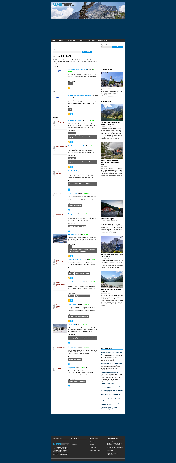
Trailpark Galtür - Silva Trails (77, 70)
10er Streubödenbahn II (76, 146)
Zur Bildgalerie (122, 93)
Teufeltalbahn (72, 347)
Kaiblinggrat (72, 234)
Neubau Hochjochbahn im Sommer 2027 (111, 363)
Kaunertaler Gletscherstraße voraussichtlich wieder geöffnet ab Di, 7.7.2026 (111, 398)
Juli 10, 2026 (104, 166)
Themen (82, 40)
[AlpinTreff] (88, 18)
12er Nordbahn (73, 171)
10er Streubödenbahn (75, 121)
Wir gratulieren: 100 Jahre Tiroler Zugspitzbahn (112, 255)
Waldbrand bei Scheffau (107, 383)
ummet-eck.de (93, 447)
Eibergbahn (72, 214)
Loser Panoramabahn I (75, 259)
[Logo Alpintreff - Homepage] (61, 446)
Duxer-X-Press (72, 193)
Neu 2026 (60, 40)
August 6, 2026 (105, 126)
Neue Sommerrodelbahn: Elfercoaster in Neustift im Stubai (110, 162)
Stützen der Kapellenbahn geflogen (110, 372)
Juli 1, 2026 (104, 258)
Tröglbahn (71, 368)
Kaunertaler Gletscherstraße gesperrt (111, 290)
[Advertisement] (88, 28)
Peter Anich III (72, 304)
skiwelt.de (92, 441)
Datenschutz (74, 444)
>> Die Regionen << (71, 40)
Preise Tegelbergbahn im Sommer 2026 (111, 394)
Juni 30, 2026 (104, 293)
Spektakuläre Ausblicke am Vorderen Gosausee (110, 123)
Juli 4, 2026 (104, 222)
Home (53, 40)
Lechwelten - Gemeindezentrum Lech (80, 95)
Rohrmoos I (72, 325)
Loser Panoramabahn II (76, 282)
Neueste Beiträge (102, 40)
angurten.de (92, 444)
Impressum (74, 441)
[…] (118, 138)
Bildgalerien (91, 40)
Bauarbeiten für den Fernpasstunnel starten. (109, 219)
